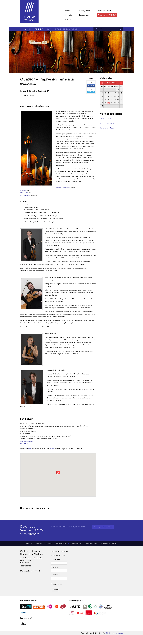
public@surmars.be (26, 441)
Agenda (68, 15)
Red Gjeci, (23, 190)
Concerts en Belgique (107, 128)
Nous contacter (104, 11)
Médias (68, 19)
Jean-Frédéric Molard (62, 188)
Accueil (68, 11)
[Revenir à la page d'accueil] (29, 22)
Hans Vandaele (25, 195)
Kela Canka (24, 192)
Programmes (84, 15)
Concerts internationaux (108, 123)
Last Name (54, 575)
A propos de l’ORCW (107, 15)
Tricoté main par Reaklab (114, 633)
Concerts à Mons (105, 118)
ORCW (51, 448)
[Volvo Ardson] (23, 626)
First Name (54, 567)
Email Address (56, 559)
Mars (29, 448)
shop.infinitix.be (25, 443)
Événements (39, 29)
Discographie (84, 11)
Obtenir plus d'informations (103, 527)
